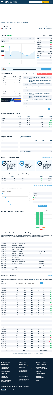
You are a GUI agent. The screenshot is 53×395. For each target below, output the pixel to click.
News (13, 30)
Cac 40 (38, 62)
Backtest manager (22, 367)
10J (11, 38)
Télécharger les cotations (6, 380)
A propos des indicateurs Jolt (46, 157)
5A (27, 38)
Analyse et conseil (20, 30)
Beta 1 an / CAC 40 (24, 147)
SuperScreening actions (23, 376)
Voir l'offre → (46, 69)
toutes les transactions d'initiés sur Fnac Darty (43, 185)
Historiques (39, 30)
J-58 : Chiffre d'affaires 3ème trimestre (45, 73)
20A (33, 38)
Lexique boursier (39, 376)
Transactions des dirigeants (24, 379)
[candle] (7, 41)
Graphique (8, 30)
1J (2, 38)
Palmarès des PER (22, 375)
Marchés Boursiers (9, 22)
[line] (2, 41)
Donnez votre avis (42, 205)
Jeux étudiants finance (40, 373)
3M (14, 38)
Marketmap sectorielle (5, 371)
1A (20, 38)
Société (27, 30)
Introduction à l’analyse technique (42, 369)
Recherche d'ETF (4, 376)
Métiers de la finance (40, 377)
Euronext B (50, 59)
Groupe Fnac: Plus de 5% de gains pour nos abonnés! (39, 106)
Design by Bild (8, 386)
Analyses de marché (22, 364)
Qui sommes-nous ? (25, 386)
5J (8, 38)
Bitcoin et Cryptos (4, 368)
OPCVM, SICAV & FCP (5, 373)
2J (5, 38)
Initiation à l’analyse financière (41, 368)
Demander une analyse (23, 371)
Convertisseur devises (5, 369)
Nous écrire (3, 386)
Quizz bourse (38, 378)
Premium (46, 2)
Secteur (45, 30)
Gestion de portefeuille (40, 367)
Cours (3, 30)
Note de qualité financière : (25, 151)
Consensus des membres (41, 364)
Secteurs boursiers (4, 377)
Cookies (37, 380)
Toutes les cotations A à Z (6, 381)
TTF (38, 57)
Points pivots (21, 373)
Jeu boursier (38, 371)
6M (17, 38)
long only (48, 55)
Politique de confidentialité (17, 386)
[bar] (5, 41)
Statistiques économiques (6, 378)
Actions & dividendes (5, 364)
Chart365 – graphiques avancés (25, 368)
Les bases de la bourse (40, 374)
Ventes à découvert (22, 380)
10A (30, 38)
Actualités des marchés (5, 365)
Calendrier (33, 30)
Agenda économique (5, 367)
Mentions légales (18, 385)
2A (23, 38)
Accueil (3, 22)
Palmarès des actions (5, 374)
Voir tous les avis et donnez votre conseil (9, 213)
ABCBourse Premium (23, 366)
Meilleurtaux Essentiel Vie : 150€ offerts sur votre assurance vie (24, 69)
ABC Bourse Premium (34, 279)
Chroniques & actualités (23, 370)
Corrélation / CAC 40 (24, 149)
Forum (50, 30)
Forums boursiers (39, 365)
